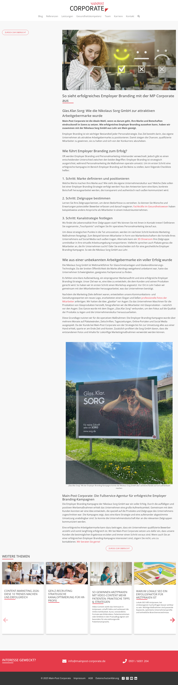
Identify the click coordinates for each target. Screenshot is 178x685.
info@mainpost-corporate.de (86, 661)
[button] (5, 620)
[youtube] (131, 678)
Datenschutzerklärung (107, 678)
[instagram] (127, 678)
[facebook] (123, 678)
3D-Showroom (145, 239)
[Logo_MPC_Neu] (89, 3)
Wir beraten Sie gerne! (88, 541)
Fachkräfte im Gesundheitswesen (150, 206)
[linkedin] (135, 678)
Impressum (80, 678)
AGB (90, 678)
